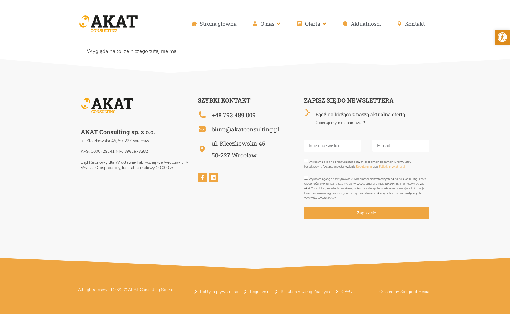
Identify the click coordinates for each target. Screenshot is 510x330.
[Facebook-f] (202, 177)
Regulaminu (364, 167)
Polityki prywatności (392, 167)
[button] (267, 23)
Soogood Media (414, 292)
